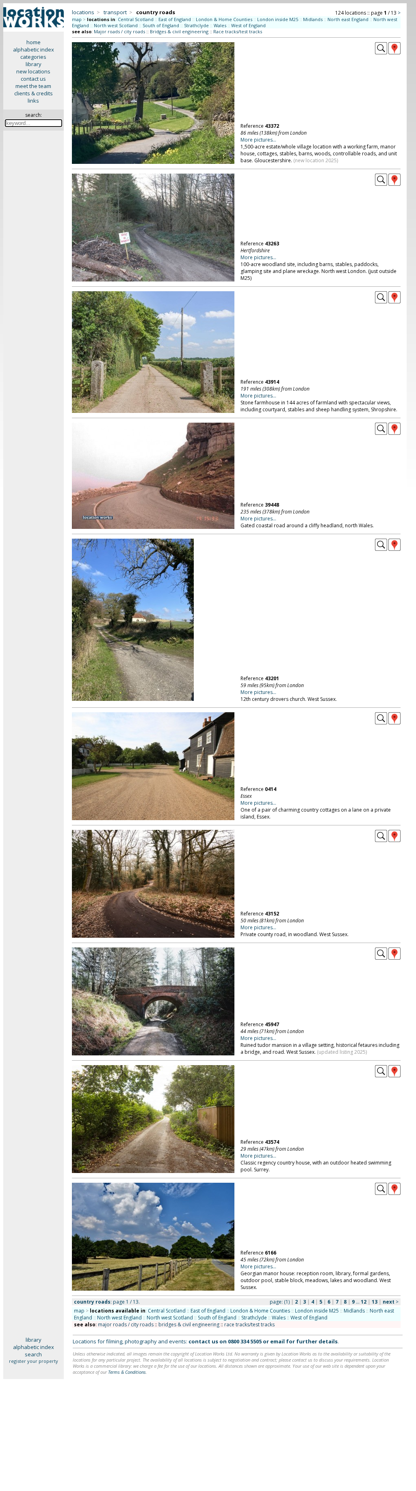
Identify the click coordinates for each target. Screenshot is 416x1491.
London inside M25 (277, 19)
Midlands (313, 19)
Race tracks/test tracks (237, 31)
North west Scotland (116, 25)
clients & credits (33, 93)
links (33, 100)
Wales (220, 25)
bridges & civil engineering (188, 1324)
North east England (347, 19)
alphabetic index (33, 49)
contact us (33, 78)
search (33, 1354)
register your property (33, 1361)
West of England (248, 25)
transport (115, 12)
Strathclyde (196, 25)
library (33, 64)
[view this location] (381, 52)
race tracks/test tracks (249, 1324)
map (77, 19)
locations (83, 12)
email (277, 1341)
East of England (174, 19)
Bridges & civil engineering (179, 31)
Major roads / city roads (119, 31)
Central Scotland (136, 19)
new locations (33, 71)
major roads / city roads (126, 1324)
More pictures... (258, 139)
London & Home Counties (224, 19)
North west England (119, 1317)
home (33, 42)
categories (33, 56)
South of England (161, 25)
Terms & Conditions (127, 1372)
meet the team (33, 86)
